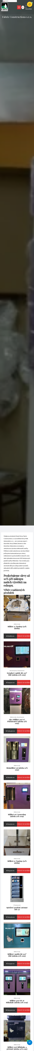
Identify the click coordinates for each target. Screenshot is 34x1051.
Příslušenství (20, 670)
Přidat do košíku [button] (23, 636)
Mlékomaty (17, 624)
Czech (6, 1)
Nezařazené (13, 670)
